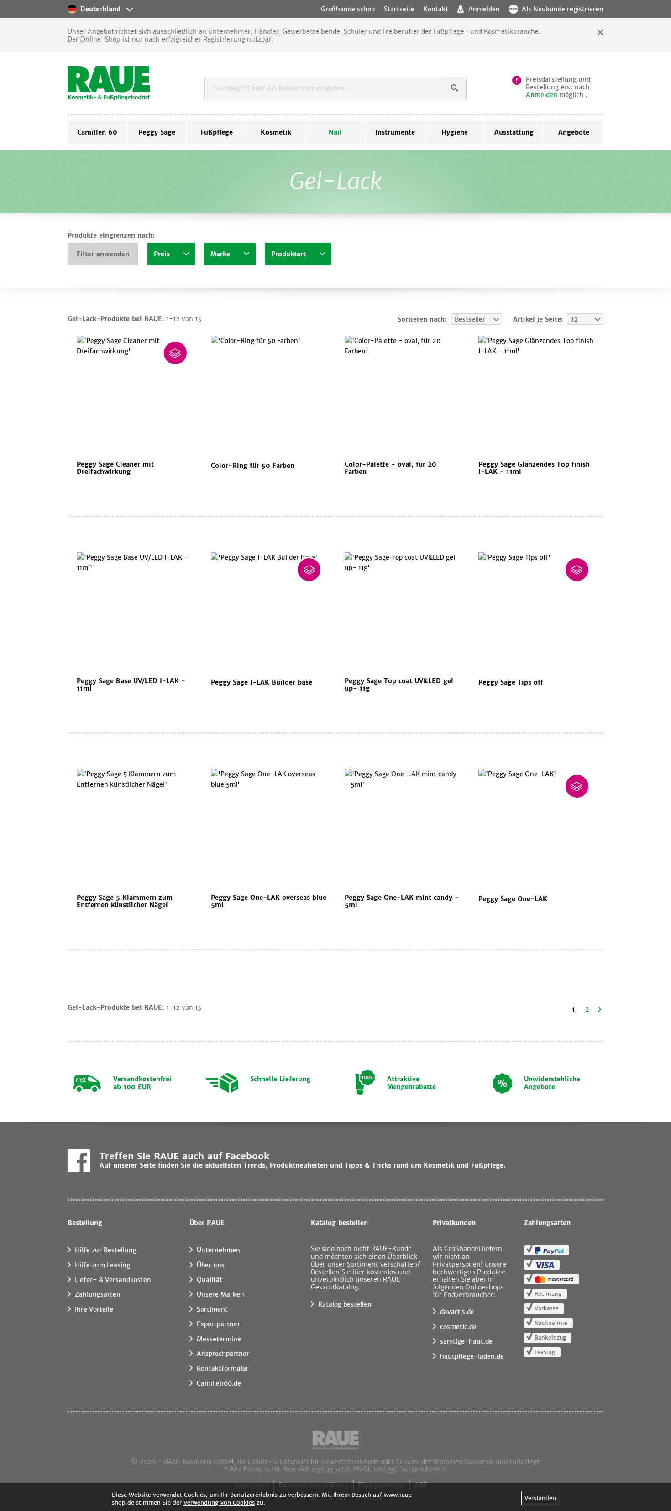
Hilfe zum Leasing (102, 1265)
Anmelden (541, 95)
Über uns (211, 1265)
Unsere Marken (220, 1294)
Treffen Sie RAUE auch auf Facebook (184, 1156)
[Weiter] (599, 1009)
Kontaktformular (223, 1368)
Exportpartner (218, 1324)
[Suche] (455, 88)
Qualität (209, 1280)
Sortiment (212, 1309)
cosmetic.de (458, 1327)
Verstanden (540, 1498)
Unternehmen (218, 1250)
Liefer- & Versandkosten (113, 1280)
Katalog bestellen (345, 1304)
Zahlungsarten (98, 1294)
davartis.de (457, 1312)
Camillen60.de (219, 1383)
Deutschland (100, 9)
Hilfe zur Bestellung (105, 1250)
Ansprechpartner (223, 1354)
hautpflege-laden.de (472, 1356)
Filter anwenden (103, 254)
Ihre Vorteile (94, 1309)
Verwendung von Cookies (219, 1502)
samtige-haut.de (466, 1341)
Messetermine (219, 1339)
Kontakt (436, 9)
